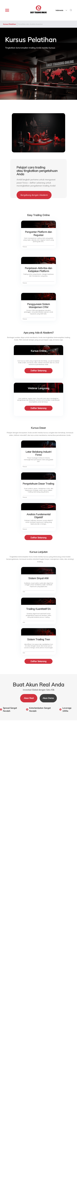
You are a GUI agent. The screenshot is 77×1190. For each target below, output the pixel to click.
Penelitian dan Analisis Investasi (30, 24)
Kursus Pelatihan (9, 24)
